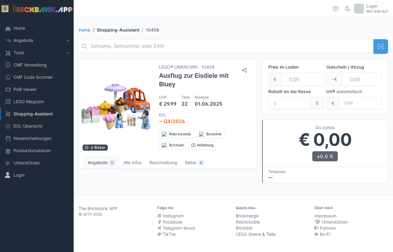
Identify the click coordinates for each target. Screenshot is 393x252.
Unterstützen (334, 221)
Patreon (327, 228)
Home (84, 29)
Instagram (172, 215)
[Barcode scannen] (380, 46)
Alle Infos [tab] (132, 162)
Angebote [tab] (100, 162)
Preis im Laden (283, 67)
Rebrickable (248, 221)
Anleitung (205, 145)
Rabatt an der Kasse (289, 91)
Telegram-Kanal (178, 228)
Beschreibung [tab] (163, 162)
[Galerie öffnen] (115, 107)
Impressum (325, 215)
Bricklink (244, 228)
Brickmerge (247, 215)
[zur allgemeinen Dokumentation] (335, 8)
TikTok (168, 234)
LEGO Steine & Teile (255, 234)
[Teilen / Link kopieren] (244, 70)
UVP (344, 91)
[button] (37, 40)
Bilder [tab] (193, 162)
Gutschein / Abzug (345, 67)
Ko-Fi (324, 234)
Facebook (172, 221)
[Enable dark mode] (348, 8)
